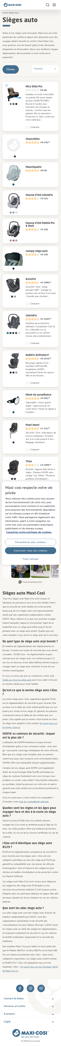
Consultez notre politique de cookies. (29, 532)
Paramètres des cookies (30, 542)
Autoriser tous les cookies (30, 550)
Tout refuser (30, 559)
